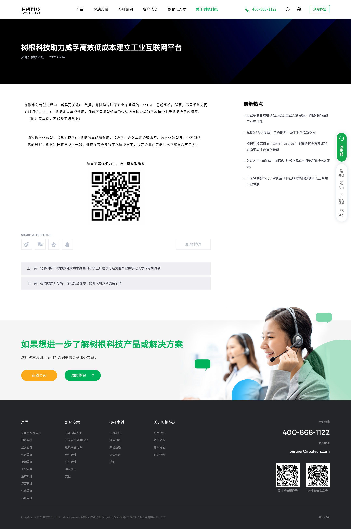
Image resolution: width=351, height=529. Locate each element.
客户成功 (150, 9)
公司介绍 (159, 433)
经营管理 (26, 447)
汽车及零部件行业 (76, 440)
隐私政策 (324, 517)
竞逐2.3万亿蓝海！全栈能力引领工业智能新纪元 (281, 133)
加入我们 (159, 447)
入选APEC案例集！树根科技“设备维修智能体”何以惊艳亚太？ (288, 164)
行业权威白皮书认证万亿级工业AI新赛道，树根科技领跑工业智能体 (287, 119)
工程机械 (115, 433)
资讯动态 (159, 440)
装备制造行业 (73, 433)
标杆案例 (125, 9)
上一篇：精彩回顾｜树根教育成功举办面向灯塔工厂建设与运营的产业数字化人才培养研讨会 (93, 268)
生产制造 (26, 476)
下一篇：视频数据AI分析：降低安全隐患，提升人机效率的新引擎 (74, 283)
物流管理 (26, 490)
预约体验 (319, 9)
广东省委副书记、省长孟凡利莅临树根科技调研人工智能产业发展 (287, 181)
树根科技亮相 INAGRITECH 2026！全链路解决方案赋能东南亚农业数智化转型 (287, 147)
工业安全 (26, 469)
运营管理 (26, 483)
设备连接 (26, 440)
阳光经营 (159, 454)
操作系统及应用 (31, 433)
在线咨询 (39, 375)
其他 (68, 476)
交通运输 (115, 447)
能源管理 (26, 461)
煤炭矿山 (71, 469)
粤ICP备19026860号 (135, 517)
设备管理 (26, 454)
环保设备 (115, 454)
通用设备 (115, 440)
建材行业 (71, 454)
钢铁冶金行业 (73, 447)
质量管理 (26, 498)
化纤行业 (71, 461)
